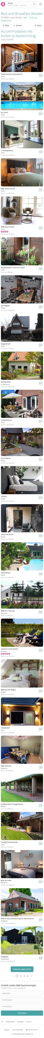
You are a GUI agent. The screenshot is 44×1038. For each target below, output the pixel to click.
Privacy (7, 1030)
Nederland (6, 20)
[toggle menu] (40, 4)
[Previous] (4, 58)
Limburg (33, 17)
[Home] (2, 1021)
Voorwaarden (17, 1030)
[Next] (40, 58)
